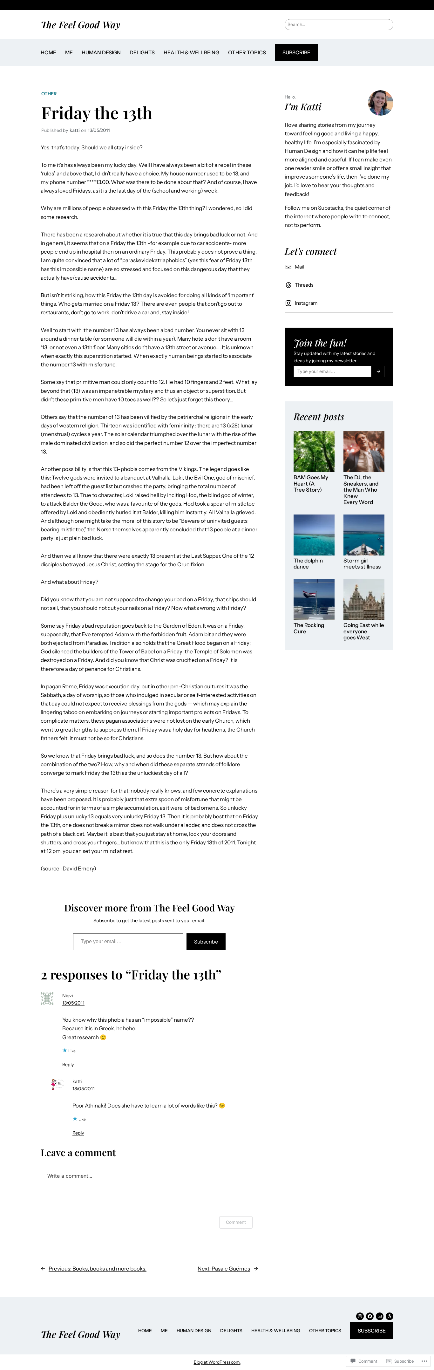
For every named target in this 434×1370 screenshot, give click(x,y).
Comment (236, 1222)
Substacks (330, 208)
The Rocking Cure (309, 628)
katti (77, 1081)
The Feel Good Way (80, 24)
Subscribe (296, 52)
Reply (68, 1064)
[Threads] (389, 1316)
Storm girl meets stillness (362, 564)
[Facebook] (370, 1316)
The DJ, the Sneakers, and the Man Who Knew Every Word (360, 489)
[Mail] (379, 1316)
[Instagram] (360, 1316)
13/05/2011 (73, 1003)
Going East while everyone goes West (363, 631)
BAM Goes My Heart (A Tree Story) (311, 483)
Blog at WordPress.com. (217, 1362)
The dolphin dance (308, 564)
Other (49, 94)
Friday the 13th (97, 112)
